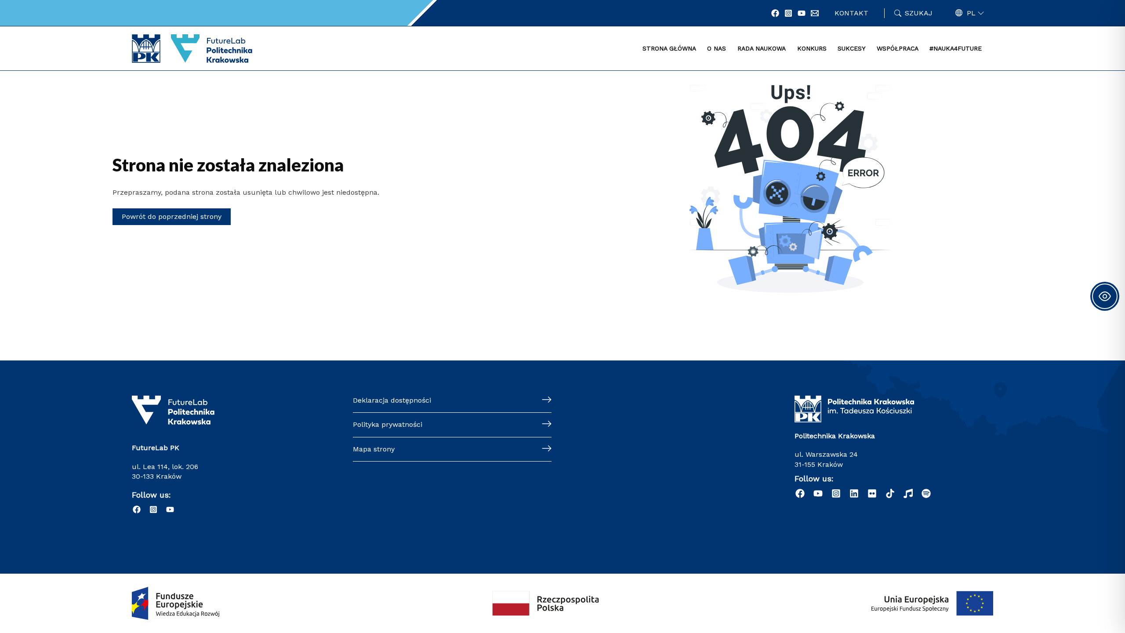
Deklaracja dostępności (392, 400)
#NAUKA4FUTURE (955, 48)
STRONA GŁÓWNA (669, 48)
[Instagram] (788, 13)
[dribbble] (890, 493)
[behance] (872, 493)
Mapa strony (374, 449)
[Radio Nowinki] (908, 493)
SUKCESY (851, 48)
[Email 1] (815, 13)
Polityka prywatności (387, 424)
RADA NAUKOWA (761, 48)
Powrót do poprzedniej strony (171, 216)
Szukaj (919, 13)
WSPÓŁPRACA (897, 48)
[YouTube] (802, 13)
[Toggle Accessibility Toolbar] (1104, 296)
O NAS (716, 48)
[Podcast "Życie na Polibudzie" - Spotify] (926, 493)
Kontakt (851, 13)
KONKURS (812, 48)
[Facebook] (775, 13)
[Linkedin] (854, 493)
